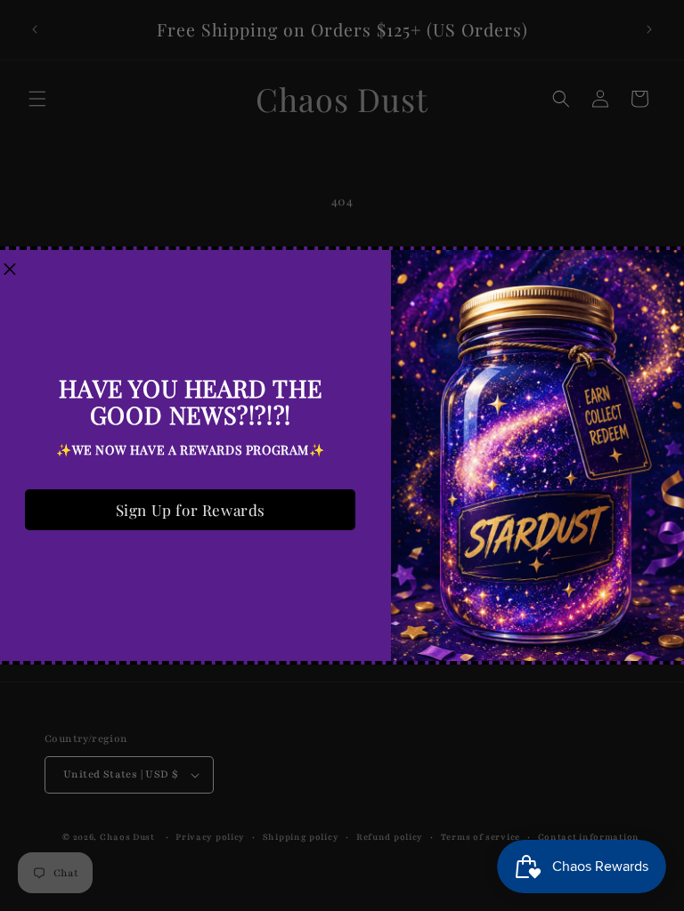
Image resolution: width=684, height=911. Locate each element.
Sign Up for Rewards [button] (190, 510)
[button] (10, 270)
